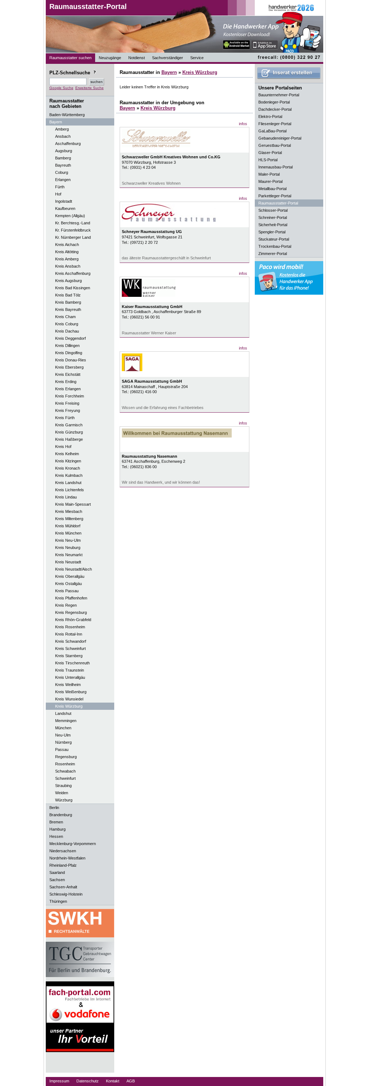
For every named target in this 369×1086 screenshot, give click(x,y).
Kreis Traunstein (69, 670)
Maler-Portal (269, 174)
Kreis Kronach (67, 468)
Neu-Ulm (63, 735)
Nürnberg (63, 742)
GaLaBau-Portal (272, 131)
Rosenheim (65, 764)
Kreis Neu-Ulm (68, 540)
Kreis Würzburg (69, 706)
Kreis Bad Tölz (68, 295)
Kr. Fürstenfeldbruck (73, 230)
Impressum (59, 1081)
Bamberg (63, 158)
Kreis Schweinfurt (70, 648)
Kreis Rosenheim (70, 627)
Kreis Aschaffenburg (72, 273)
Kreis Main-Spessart (73, 504)
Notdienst (136, 58)
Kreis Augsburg (68, 280)
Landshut (63, 713)
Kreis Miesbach (68, 511)
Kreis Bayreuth (68, 309)
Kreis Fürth (65, 418)
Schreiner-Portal (272, 217)
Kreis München (68, 533)
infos (243, 124)
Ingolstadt (63, 201)
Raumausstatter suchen (70, 58)
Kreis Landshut (68, 482)
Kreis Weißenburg (70, 692)
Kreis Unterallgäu (70, 677)
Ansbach (63, 136)
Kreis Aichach (67, 244)
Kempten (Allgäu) (70, 216)
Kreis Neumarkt (69, 555)
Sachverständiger (167, 58)
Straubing (63, 785)
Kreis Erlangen (68, 389)
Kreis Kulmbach (69, 475)
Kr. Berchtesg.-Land (72, 223)
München (63, 728)
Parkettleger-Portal (274, 196)
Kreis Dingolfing (68, 353)
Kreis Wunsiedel (69, 699)
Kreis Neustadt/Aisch (73, 569)
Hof (58, 194)
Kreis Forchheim (69, 396)
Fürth (60, 187)
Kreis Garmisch (69, 425)
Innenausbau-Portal (275, 167)
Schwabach (65, 771)
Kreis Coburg (66, 324)
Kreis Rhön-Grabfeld (73, 619)
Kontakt (112, 1081)
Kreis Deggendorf (70, 338)
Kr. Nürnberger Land (73, 237)
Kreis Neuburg (67, 547)
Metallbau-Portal (272, 188)
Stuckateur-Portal (273, 239)
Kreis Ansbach (67, 266)
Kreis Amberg (67, 259)
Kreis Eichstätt (67, 374)
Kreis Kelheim (67, 454)
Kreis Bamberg (68, 302)
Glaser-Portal (270, 152)
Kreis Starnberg (69, 656)
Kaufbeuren (65, 208)
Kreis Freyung (67, 410)
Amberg (62, 129)
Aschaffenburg (68, 143)
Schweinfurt (65, 778)
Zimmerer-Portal (272, 253)
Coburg (61, 172)
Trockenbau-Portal (274, 246)
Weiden (61, 793)
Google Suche (61, 88)
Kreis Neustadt (68, 562)
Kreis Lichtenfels (69, 490)
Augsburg (63, 151)
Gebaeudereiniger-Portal (279, 138)
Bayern (169, 72)
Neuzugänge (110, 58)
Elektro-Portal (270, 116)
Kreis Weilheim (68, 684)
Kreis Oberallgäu (69, 576)
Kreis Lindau (66, 497)
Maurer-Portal (270, 181)
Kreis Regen (66, 605)
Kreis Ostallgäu (68, 583)
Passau (61, 749)
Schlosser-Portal (273, 210)
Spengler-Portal (271, 232)
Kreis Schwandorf (70, 641)
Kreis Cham (65, 317)
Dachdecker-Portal (275, 109)
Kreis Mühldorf (67, 526)
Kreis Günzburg (69, 432)
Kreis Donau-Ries (70, 360)
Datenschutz (87, 1081)
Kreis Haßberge (69, 439)
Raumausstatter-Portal (88, 6)
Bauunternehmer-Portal (278, 95)
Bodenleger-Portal (274, 102)
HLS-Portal (267, 160)
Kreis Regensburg (71, 612)
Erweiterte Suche (89, 88)
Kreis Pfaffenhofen (71, 598)
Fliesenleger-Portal (274, 124)
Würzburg (63, 800)
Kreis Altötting (67, 252)
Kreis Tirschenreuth (72, 663)
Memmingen (65, 720)
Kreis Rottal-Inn (68, 634)
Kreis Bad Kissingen (72, 288)
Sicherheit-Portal (272, 225)
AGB (130, 1081)
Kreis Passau (67, 591)
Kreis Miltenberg (69, 518)
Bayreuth (63, 165)
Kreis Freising (67, 403)
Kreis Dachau (67, 331)
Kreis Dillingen (67, 345)
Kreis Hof (63, 446)
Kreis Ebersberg (69, 367)
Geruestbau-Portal (274, 145)
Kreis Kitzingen (68, 461)
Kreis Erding (65, 381)
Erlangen (63, 179)
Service (197, 58)
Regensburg (66, 757)
